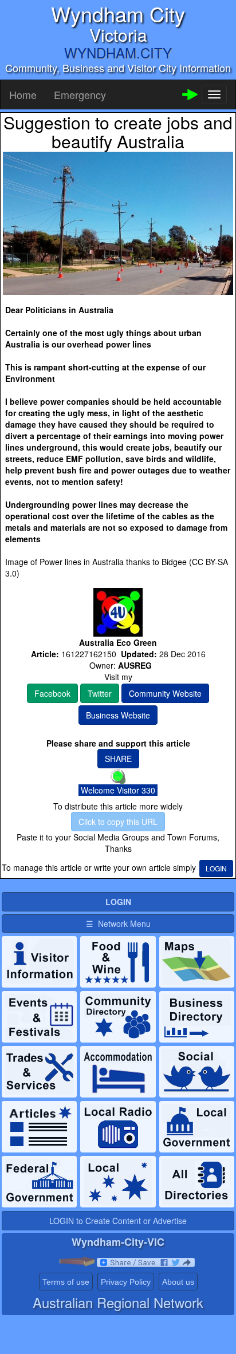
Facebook (52, 693)
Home (23, 94)
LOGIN (216, 868)
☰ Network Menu (118, 923)
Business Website (118, 715)
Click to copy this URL (118, 821)
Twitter (100, 693)
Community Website (165, 693)
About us (178, 1281)
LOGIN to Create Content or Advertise (118, 1220)
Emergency (80, 94)
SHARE (118, 758)
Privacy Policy (126, 1281)
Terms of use (65, 1281)
